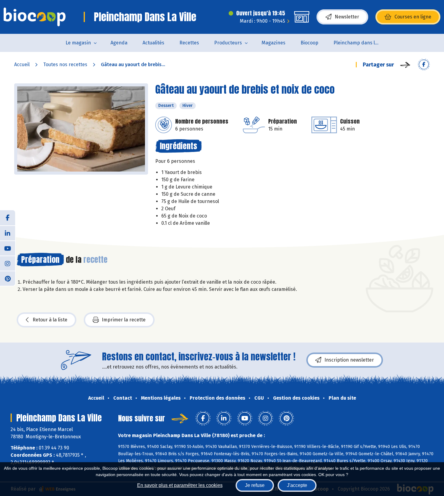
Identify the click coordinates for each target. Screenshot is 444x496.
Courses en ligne (412, 17)
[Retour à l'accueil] (35, 17)
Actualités (153, 43)
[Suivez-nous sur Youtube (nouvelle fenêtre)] (7, 248)
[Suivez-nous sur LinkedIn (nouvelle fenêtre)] (7, 232)
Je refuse (255, 485)
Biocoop (309, 43)
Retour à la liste (50, 320)
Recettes (189, 43)
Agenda (119, 43)
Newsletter (347, 17)
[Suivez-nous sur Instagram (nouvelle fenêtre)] (7, 263)
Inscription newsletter (349, 360)
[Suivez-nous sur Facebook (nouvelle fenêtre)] (7, 217)
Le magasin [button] (78, 43)
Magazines (273, 43)
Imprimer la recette (124, 320)
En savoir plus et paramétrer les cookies (180, 485)
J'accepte (297, 485)
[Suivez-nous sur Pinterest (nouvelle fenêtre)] (7, 278)
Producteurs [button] (228, 43)
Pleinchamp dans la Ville (359, 43)
